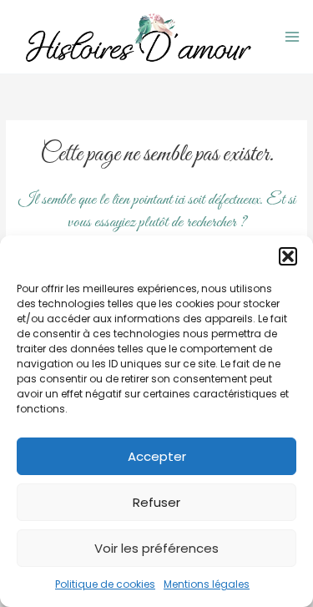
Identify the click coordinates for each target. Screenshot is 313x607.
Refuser (156, 502)
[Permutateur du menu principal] (292, 37)
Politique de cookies (105, 584)
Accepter (157, 456)
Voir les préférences (156, 548)
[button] (288, 256)
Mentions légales (207, 584)
